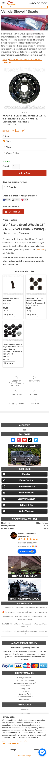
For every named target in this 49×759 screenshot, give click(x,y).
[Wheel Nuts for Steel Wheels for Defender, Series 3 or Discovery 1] (36, 285)
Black (8, 141)
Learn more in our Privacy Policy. (15, 741)
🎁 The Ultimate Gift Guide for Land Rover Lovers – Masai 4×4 (24, 612)
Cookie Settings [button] (24, 756)
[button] (11, 187)
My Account (34, 381)
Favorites (34, 394)
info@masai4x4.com (26, 680)
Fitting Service (26, 480)
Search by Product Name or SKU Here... (16, 383)
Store (5, 60)
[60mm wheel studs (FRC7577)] (13, 285)
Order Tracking (26, 511)
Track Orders (16, 394)
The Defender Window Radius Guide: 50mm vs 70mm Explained (24, 608)
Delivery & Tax (26, 505)
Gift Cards (34, 403)
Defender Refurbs (26, 486)
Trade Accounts (26, 492)
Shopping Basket (16, 403)
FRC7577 (40, 249)
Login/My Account (26, 499)
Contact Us (25, 709)
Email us (26, 474)
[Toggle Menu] (3, 3)
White (13, 153)
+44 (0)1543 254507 (26, 678)
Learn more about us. (10, 743)
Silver (8, 147)
